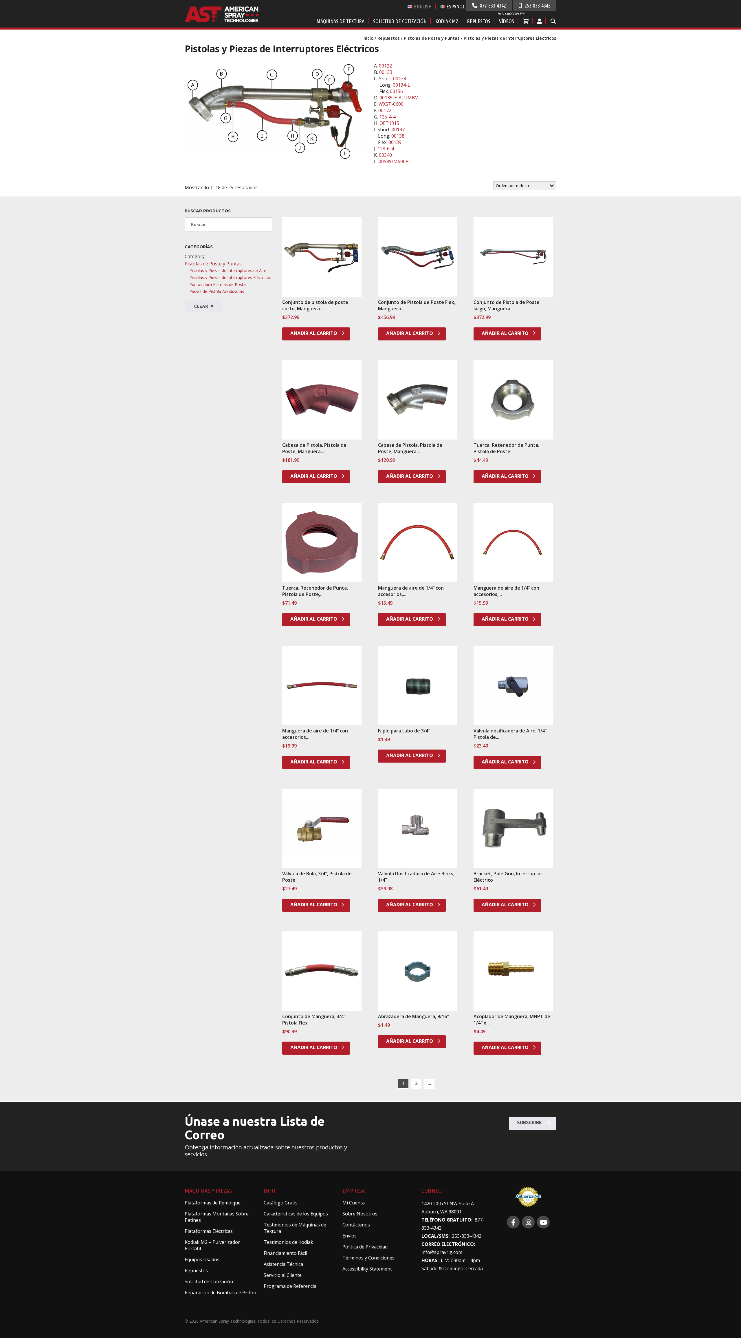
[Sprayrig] (513, 1222)
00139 (394, 142)
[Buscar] (553, 21)
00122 (385, 66)
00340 (385, 155)
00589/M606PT (395, 161)
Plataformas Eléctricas (209, 1231)
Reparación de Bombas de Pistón (220, 1292)
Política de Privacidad (365, 1247)
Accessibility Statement (367, 1269)
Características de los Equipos (296, 1214)
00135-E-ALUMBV (398, 97)
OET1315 (389, 123)
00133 (385, 72)
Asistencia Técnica (283, 1264)
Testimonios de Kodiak (288, 1242)
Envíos (349, 1236)
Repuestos (478, 21)
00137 (398, 129)
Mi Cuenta (353, 1203)
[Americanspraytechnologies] (528, 1222)
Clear (201, 306)
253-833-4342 (537, 5)
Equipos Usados (202, 1259)
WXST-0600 (391, 104)
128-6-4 (385, 148)
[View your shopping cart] (526, 21)
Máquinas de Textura (340, 21)
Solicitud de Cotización (400, 21)
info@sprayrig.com (441, 1252)
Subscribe (530, 1122)
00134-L (401, 85)
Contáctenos (356, 1225)
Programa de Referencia (290, 1286)
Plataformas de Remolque (213, 1203)
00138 (397, 136)
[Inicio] (228, 20)
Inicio (367, 38)
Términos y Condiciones (368, 1258)
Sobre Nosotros (359, 1214)
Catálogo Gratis (281, 1203)
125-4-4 (387, 117)
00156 (396, 91)
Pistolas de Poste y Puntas (432, 38)
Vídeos (506, 21)
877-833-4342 (492, 5)
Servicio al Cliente (283, 1275)
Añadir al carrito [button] (314, 333)
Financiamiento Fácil (285, 1253)
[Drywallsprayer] (543, 1222)
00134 (399, 78)
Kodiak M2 (446, 21)
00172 (384, 110)
